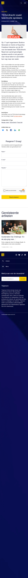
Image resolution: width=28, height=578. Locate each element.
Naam (3, 157)
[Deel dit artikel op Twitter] (7, 136)
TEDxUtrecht (13, 128)
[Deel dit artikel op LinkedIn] (15, 136)
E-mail (3, 165)
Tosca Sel (20, 128)
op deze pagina (19, 122)
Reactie (4, 173)
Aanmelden (22, 284)
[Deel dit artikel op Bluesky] (2, 136)
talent (8, 128)
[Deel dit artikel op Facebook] (11, 136)
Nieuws (3, 128)
